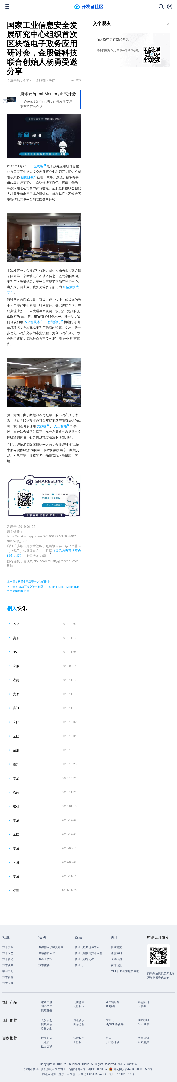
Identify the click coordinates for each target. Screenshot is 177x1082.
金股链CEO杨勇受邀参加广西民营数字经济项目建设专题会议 (18, 750)
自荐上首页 (45, 959)
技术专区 (7, 983)
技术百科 (7, 977)
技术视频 (7, 965)
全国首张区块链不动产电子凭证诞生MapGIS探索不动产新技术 (18, 736)
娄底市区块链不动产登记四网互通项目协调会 (18, 848)
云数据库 (78, 1006)
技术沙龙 (7, 959)
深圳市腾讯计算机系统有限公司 (43, 1069)
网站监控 (143, 1042)
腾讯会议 (78, 1020)
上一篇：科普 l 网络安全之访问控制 (28, 581)
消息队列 (143, 1002)
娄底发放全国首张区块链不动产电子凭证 (18, 694)
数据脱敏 (27, 177)
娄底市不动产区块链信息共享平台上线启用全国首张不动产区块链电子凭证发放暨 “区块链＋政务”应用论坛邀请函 (18, 876)
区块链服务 (112, 1002)
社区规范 (116, 947)
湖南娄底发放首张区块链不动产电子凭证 (18, 679)
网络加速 (46, 1006)
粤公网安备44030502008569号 (133, 1069)
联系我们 (116, 959)
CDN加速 (144, 1020)
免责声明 (116, 953)
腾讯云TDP (81, 965)
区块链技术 (32, 321)
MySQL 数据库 (115, 1024)
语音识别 (46, 1028)
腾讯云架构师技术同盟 (88, 953)
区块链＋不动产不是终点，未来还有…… (18, 623)
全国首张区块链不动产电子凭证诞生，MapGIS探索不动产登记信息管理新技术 (18, 722)
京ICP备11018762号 (122, 1074)
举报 (78, 80)
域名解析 (111, 1006)
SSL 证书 (143, 1024)
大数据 (77, 1042)
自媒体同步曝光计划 (50, 947)
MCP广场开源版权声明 (125, 971)
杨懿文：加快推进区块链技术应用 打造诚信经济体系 (18, 890)
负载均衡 (78, 1038)
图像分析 (78, 1024)
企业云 (110, 1020)
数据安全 (46, 1038)
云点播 (45, 1042)
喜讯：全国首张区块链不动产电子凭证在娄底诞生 (18, 708)
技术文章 (7, 947)
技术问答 (7, 953)
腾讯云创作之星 (84, 959)
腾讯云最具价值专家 (87, 947)
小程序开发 (112, 1042)
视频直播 (46, 1010)
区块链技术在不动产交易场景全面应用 (18, 862)
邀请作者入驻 (46, 953)
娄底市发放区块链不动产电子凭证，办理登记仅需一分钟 (18, 820)
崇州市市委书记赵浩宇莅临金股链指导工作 (18, 764)
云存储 (142, 1006)
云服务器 (78, 1002)
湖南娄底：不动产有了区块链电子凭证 (18, 792)
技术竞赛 (44, 965)
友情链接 (116, 965)
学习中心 (7, 971)
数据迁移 (46, 1046)
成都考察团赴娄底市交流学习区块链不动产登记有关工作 (18, 806)
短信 (108, 1038)
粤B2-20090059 (98, 1069)
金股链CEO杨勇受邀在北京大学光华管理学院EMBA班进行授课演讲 (18, 665)
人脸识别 (46, 1020)
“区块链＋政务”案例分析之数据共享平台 (18, 651)
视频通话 (46, 1024)
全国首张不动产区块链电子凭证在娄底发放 (18, 834)
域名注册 (46, 1002)
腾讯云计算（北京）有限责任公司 (63, 1074)
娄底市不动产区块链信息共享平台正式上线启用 (18, 637)
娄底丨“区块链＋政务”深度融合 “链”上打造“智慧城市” (18, 778)
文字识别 (143, 1038)
